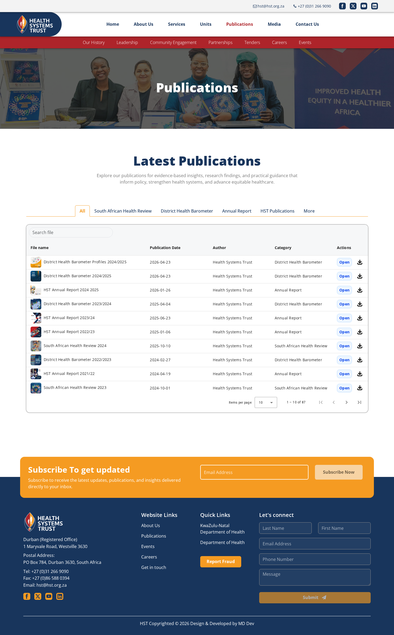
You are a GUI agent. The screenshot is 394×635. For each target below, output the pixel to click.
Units (205, 24)
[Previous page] (333, 402)
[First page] (320, 402)
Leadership (127, 42)
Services (176, 24)
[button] (86, 248)
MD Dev (246, 623)
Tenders (252, 42)
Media (274, 24)
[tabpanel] (197, 319)
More (309, 211)
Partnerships (220, 42)
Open (344, 262)
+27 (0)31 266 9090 (50, 571)
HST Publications (278, 211)
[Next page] (346, 402)
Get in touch (153, 567)
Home (112, 24)
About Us (143, 24)
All (82, 211)
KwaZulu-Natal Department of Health (222, 529)
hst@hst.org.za (51, 585)
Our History (94, 42)
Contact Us (307, 24)
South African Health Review (123, 211)
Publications (239, 24)
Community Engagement (173, 42)
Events (305, 42)
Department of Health (222, 542)
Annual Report (236, 211)
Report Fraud (221, 561)
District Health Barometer (187, 211)
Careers (279, 42)
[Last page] (359, 402)
